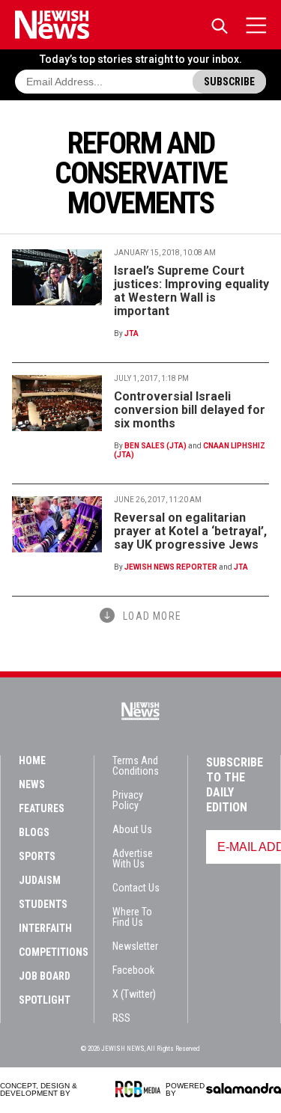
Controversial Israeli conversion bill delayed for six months (189, 409)
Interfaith (45, 928)
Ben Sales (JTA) (155, 446)
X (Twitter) (134, 994)
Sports (37, 856)
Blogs (34, 832)
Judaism (40, 880)
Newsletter (135, 946)
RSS (121, 1018)
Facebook (133, 970)
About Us (132, 829)
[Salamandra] (243, 1088)
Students (43, 904)
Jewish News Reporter (170, 567)
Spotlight (44, 1000)
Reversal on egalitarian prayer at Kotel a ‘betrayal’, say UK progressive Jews (190, 531)
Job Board (44, 976)
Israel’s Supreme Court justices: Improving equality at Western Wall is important (191, 290)
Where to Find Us (132, 917)
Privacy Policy (127, 800)
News (32, 784)
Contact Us (136, 888)
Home (32, 760)
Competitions (53, 952)
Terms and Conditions (135, 765)
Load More (152, 616)
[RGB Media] (140, 1089)
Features (41, 808)
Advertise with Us (132, 858)
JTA (131, 333)
